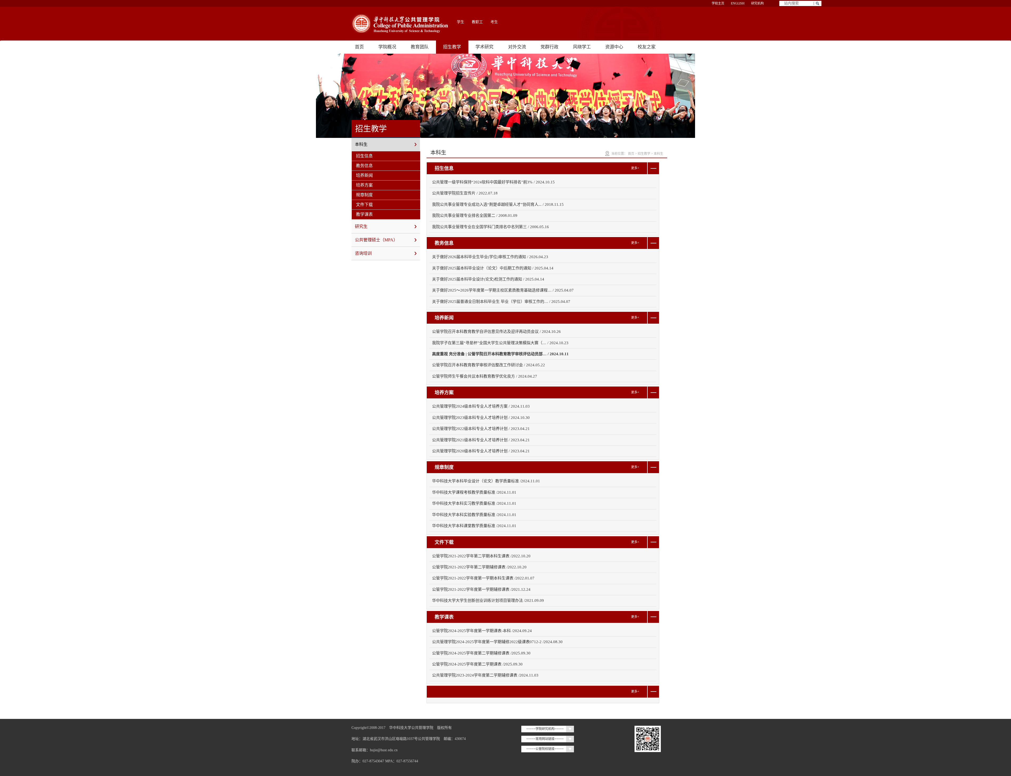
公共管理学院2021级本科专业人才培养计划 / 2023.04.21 (481, 440)
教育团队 (420, 46)
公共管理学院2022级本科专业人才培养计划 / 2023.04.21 (481, 429)
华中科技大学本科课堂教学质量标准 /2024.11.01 (474, 526)
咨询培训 (363, 253)
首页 (359, 46)
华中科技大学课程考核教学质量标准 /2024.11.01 (474, 492)
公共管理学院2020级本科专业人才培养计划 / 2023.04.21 (481, 451)
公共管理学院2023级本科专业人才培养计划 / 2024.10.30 (481, 417)
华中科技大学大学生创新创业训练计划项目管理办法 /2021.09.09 (488, 600)
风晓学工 (582, 46)
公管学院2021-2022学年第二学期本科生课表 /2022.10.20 (481, 556)
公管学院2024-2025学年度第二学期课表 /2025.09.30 (477, 664)
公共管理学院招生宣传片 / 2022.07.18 (465, 193)
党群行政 (549, 46)
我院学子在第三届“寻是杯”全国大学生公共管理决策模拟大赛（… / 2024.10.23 (500, 343)
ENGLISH (738, 3)
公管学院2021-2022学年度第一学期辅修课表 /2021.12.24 (481, 589)
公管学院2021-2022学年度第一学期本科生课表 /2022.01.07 (483, 578)
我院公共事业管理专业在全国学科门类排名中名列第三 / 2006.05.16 (490, 227)
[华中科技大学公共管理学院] (400, 23)
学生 (460, 22)
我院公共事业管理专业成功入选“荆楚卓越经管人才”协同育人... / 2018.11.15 (498, 204)
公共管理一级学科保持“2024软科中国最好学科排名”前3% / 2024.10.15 (493, 182)
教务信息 (364, 165)
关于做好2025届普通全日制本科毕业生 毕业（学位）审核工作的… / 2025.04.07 (501, 301)
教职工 (477, 22)
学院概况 (387, 46)
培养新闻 (364, 175)
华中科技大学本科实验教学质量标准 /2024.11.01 (474, 515)
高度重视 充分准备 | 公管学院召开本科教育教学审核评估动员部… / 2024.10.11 (500, 354)
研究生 (361, 226)
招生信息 (364, 156)
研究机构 (757, 3)
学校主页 (718, 3)
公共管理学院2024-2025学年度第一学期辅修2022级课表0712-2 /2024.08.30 (497, 642)
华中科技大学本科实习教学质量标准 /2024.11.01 (474, 503)
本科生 (361, 144)
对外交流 (517, 46)
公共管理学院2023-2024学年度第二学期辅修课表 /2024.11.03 (485, 675)
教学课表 (364, 214)
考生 (494, 22)
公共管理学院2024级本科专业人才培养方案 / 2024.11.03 (481, 406)
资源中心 (614, 46)
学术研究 (484, 46)
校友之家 (647, 46)
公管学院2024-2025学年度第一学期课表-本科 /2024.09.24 (482, 631)
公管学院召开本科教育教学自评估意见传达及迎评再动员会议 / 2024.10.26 (496, 331)
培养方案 (364, 185)
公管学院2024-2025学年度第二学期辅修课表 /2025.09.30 (481, 653)
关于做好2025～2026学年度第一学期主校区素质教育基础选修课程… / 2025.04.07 (503, 290)
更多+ (635, 168)
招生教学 (452, 46)
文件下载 (364, 204)
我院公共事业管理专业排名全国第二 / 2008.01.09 (474, 215)
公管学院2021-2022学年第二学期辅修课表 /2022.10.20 (479, 567)
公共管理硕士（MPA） (376, 240)
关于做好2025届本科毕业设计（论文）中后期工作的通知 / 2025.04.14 (492, 268)
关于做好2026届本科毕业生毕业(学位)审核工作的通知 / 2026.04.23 (490, 257)
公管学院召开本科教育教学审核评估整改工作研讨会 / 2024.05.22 (488, 365)
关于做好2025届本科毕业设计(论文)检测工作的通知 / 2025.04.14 (488, 279)
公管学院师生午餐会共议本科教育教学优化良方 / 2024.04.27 (484, 376)
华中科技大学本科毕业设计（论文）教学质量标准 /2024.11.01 (486, 481)
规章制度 (364, 195)
